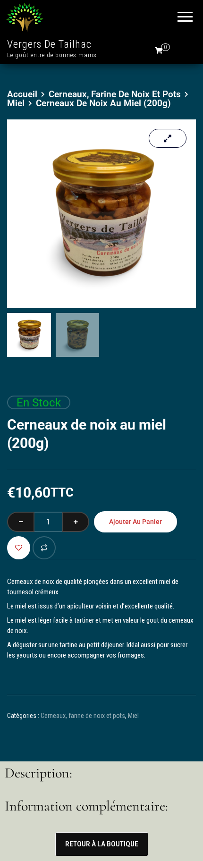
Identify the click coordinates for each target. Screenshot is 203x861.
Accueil (22, 94)
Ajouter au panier (135, 521)
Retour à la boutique (101, 844)
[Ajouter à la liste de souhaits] (18, 547)
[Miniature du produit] (167, 138)
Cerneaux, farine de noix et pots (115, 94)
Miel (16, 103)
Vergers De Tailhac (49, 44)
